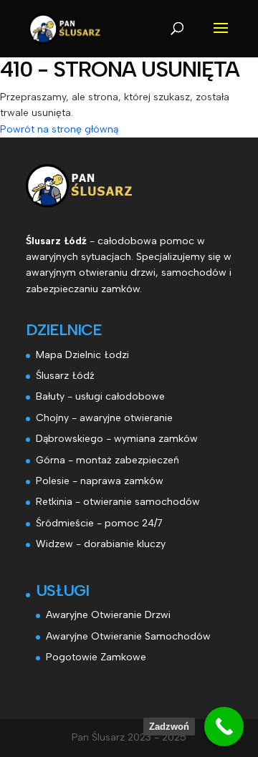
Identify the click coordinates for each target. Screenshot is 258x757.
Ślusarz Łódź (65, 376)
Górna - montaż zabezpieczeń (107, 460)
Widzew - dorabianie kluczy (101, 544)
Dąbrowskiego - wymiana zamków (117, 439)
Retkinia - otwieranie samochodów (118, 502)
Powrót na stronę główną (59, 129)
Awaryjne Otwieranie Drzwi (108, 615)
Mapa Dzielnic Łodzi (82, 355)
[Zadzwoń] (224, 726)
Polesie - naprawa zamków (99, 481)
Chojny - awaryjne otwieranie (104, 418)
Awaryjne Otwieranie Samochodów (128, 636)
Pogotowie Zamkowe (96, 657)
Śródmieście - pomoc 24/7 (99, 523)
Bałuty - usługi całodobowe (100, 396)
